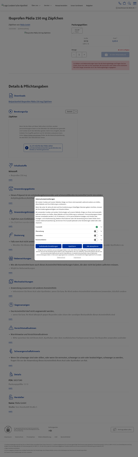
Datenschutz (61, 257)
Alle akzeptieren (92, 246)
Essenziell (39, 227)
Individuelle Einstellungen (48, 246)
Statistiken (39, 235)
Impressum (77, 257)
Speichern (72, 246)
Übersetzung (40, 231)
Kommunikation (41, 240)
